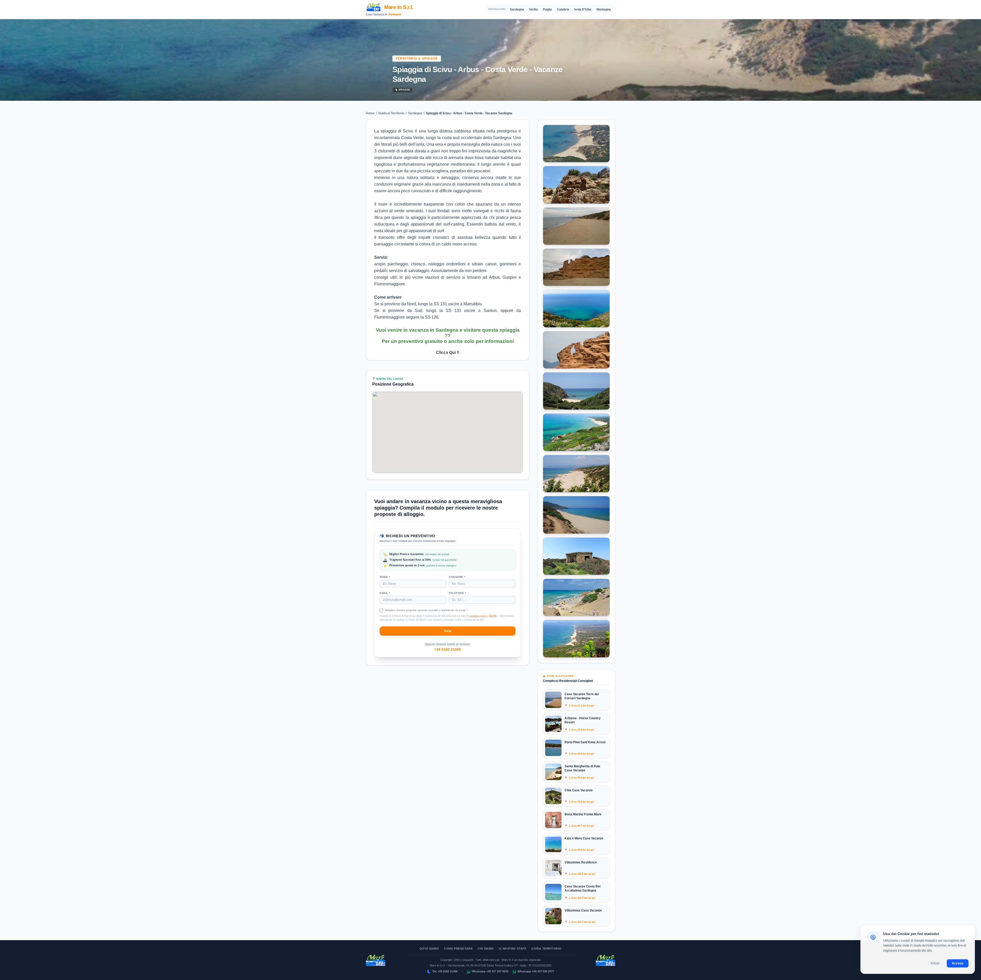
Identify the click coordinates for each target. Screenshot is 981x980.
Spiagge (402, 89)
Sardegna (394, 14)
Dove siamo (429, 948)
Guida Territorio (546, 948)
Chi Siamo (486, 948)
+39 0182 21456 (447, 649)
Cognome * (457, 577)
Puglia (547, 9)
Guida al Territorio (391, 113)
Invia (447, 631)
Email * (385, 593)
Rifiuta (935, 963)
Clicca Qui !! (447, 352)
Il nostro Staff (512, 948)
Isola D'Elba (582, 9)
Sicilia (533, 9)
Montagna (604, 9)
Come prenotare (458, 948)
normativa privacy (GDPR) (483, 616)
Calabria (563, 9)
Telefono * (457, 593)
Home (370, 113)
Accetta (957, 963)
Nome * (385, 577)
